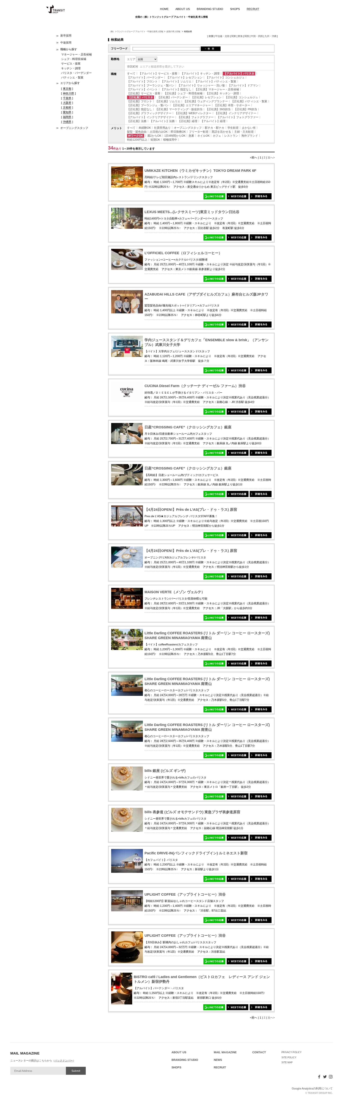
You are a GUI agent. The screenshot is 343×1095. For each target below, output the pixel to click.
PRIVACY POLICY (291, 1052)
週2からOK (154, 135)
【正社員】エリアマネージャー (191, 105)
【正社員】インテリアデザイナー (235, 113)
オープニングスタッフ (74, 127)
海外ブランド (249, 135)
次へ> (271, 157)
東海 (240, 36)
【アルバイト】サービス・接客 (158, 73)
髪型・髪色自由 (136, 131)
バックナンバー (64, 1060)
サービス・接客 (71, 63)
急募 (191, 135)
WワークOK (135, 135)
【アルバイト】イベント (142, 89)
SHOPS (235, 9)
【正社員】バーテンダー (172, 97)
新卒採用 (65, 35)
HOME (164, 9)
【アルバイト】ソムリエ (176, 81)
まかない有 (249, 127)
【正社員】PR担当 (245, 109)
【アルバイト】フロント (142, 81)
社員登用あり (162, 127)
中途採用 (65, 42)
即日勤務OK (178, 131)
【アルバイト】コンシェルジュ (225, 77)
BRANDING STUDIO (210, 9)
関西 (246, 36)
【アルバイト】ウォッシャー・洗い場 (201, 85)
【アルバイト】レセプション (184, 77)
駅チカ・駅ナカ (214, 127)
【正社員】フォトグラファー (195, 117)
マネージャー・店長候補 (76, 54)
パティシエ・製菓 (72, 77)
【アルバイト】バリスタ (239, 73)
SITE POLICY (288, 1057)
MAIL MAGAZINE (225, 1052)
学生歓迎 (233, 127)
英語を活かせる (221, 131)
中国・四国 (257, 36)
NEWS (218, 1059)
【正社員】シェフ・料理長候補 (183, 93)
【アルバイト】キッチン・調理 (200, 73)
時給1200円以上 (137, 139)
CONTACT (259, 1052)
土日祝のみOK (159, 131)
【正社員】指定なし (139, 109)
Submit (75, 1070)
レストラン (231, 135)
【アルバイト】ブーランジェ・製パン (150, 85)
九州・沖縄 (271, 36)
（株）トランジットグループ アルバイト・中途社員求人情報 (136, 31)
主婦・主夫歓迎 (244, 131)
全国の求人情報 (173, 31)
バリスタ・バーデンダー (76, 72)
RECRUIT (253, 9)
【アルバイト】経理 (212, 121)
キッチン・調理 (71, 68)
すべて (131, 73)
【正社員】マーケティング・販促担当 (178, 109)
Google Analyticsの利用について (312, 1088)
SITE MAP (287, 1062)
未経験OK (145, 127)
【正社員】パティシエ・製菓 (249, 101)
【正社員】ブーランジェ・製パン (148, 105)
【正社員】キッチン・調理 (222, 93)
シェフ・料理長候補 (73, 59)
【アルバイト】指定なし (176, 89)
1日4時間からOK (174, 135)
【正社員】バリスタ (140, 97)
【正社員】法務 (136, 121)
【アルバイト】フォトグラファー (237, 117)
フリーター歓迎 (198, 131)
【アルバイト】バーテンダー (145, 77)
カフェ (217, 135)
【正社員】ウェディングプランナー (205, 101)
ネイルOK (203, 135)
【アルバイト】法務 (162, 121)
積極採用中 (170, 139)
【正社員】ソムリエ (167, 101)
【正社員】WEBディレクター (193, 113)
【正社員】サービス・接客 (143, 93)
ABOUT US (182, 9)
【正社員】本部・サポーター (232, 105)
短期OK (155, 139)
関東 (233, 36)
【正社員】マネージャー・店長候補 (217, 89)
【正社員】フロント (139, 101)
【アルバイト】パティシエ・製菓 (215, 81)
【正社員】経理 (187, 121)
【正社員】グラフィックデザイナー (149, 113)
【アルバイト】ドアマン (243, 85)
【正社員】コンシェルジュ (241, 97)
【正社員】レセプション (206, 97)
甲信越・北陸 (222, 36)
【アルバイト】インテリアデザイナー (150, 117)
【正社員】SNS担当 (218, 109)
